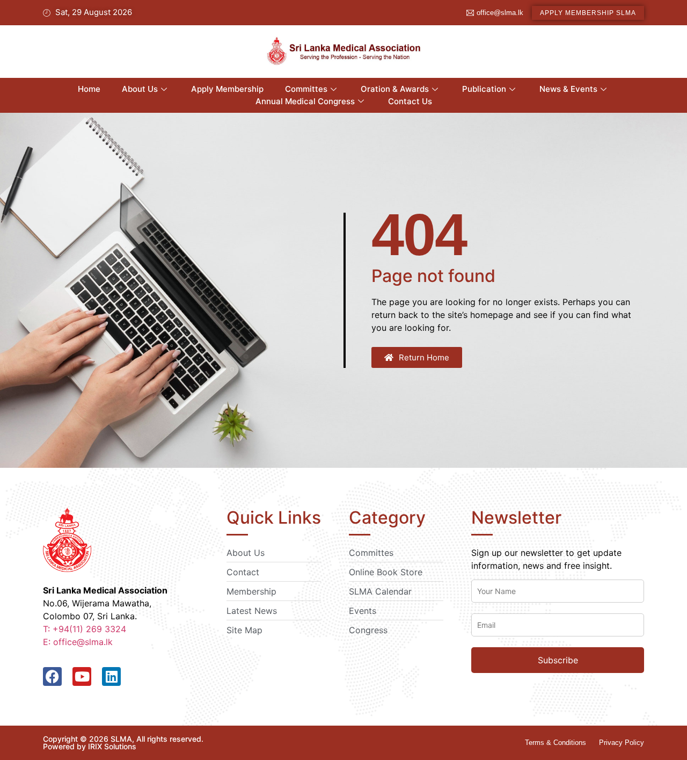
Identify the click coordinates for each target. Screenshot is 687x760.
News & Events (568, 89)
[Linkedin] (111, 676)
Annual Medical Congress (305, 101)
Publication (484, 89)
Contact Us (410, 101)
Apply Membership (227, 89)
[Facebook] (52, 676)
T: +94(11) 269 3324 (84, 629)
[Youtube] (81, 676)
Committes (306, 89)
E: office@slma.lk (78, 641)
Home (89, 89)
